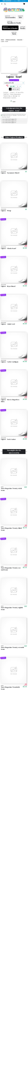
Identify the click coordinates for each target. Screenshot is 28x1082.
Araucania (19, 39)
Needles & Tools (14, 23)
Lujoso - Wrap (6, 211)
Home (2, 39)
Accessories (10, 17)
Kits (20, 17)
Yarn (14, 33)
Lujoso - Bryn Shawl (8, 286)
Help (8, 7)
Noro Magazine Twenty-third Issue (11, 529)
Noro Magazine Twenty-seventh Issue (12, 648)
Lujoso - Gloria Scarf (8, 248)
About (3, 7)
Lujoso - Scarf (4, 41)
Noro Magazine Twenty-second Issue (11, 569)
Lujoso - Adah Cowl (8, 324)
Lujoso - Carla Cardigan (9, 362)
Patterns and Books (10, 39)
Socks (22, 28)
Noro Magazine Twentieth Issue (10, 688)
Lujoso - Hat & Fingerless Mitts (10, 401)
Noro (2, 487)
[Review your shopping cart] (25, 4)
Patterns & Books (10, 28)
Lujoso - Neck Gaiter (8, 439)
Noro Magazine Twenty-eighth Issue (12, 609)
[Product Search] (5, 4)
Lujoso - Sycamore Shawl (10, 173)
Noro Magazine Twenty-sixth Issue (11, 489)
